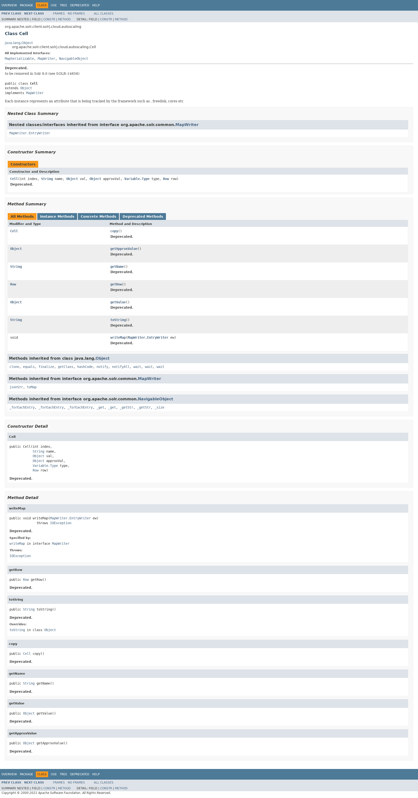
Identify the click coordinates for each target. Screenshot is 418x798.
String (47, 179)
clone (14, 367)
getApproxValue (123, 249)
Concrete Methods (98, 216)
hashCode (85, 367)
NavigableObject (73, 58)
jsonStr (16, 387)
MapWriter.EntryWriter (29, 133)
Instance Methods (57, 216)
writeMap (118, 337)
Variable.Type (136, 179)
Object (26, 88)
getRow (116, 284)
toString (118, 320)
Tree (63, 5)
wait (137, 367)
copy (114, 231)
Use (54, 5)
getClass (65, 367)
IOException (60, 523)
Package (26, 5)
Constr (49, 19)
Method (64, 19)
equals (29, 367)
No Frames (76, 13)
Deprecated (79, 5)
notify (102, 367)
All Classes (103, 13)
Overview (9, 5)
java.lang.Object (19, 43)
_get (100, 407)
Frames (59, 13)
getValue (118, 302)
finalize (46, 367)
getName (117, 266)
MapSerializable (19, 58)
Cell (14, 179)
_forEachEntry (22, 407)
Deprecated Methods (143, 216)
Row (166, 179)
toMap (32, 387)
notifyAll (120, 367)
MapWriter (46, 58)
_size (159, 407)
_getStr (126, 407)
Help (96, 5)
